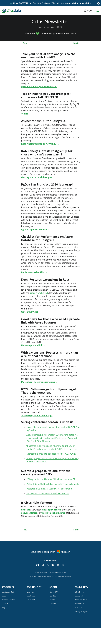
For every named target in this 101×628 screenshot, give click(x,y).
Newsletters (79, 604)
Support (5, 604)
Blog (3, 607)
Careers (52, 604)
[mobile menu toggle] (98, 10)
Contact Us (54, 592)
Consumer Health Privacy (57, 573)
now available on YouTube (77, 3)
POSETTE (78, 607)
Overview (30, 592)
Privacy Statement (41, 573)
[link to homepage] (11, 10)
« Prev (24, 43)
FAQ (51, 607)
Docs (4, 596)
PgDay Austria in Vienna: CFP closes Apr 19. (47, 493)
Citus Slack (78, 596)
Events (52, 600)
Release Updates (8, 600)
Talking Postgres (81, 611)
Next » (76, 43)
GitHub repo (79, 592)
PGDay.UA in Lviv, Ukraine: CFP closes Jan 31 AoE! (50, 479)
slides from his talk (39, 292)
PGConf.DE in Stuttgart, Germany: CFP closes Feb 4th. (52, 484)
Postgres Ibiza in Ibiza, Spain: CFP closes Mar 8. (49, 488)
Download (31, 600)
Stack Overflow (80, 600)
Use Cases (31, 596)
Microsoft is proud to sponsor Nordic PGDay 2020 (51, 453)
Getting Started (8, 592)
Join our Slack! (50, 560)
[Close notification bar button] (98, 3)
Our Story (53, 596)
